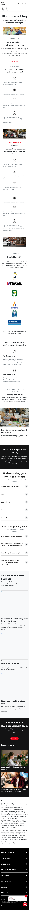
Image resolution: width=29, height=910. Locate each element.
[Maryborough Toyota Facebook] (2, 905)
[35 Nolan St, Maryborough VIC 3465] (6, 9)
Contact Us (14, 738)
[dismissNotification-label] (26, 896)
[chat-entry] (25, 904)
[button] (26, 9)
